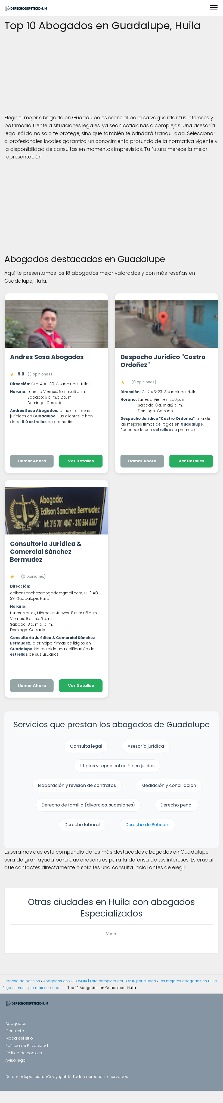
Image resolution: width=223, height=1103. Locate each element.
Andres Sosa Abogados (47, 357)
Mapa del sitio (19, 1038)
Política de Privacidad (26, 1045)
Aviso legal (15, 1060)
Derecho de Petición (147, 824)
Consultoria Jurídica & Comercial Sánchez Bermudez (46, 551)
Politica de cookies (23, 1053)
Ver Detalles (81, 461)
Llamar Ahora (32, 461)
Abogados (15, 1023)
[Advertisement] (111, 73)
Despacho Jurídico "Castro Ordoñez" (163, 361)
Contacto (14, 1031)
